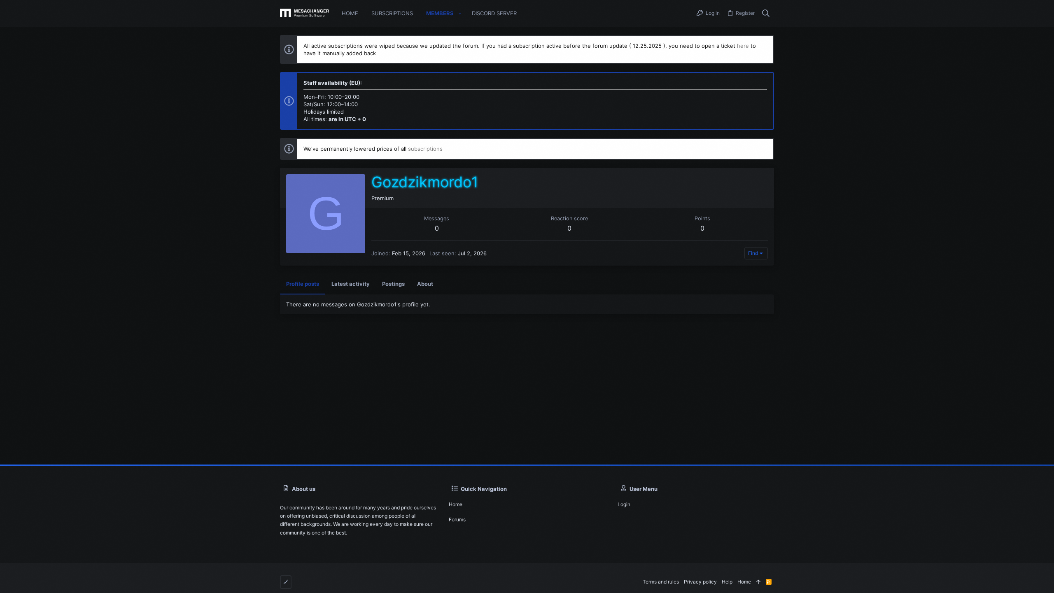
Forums (457, 519)
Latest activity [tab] (350, 283)
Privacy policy (700, 582)
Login (624, 504)
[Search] (766, 13)
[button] (460, 13)
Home (455, 504)
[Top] (758, 582)
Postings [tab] (393, 283)
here (743, 45)
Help (727, 582)
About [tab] (425, 283)
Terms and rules (661, 582)
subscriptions (425, 148)
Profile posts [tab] (302, 283)
